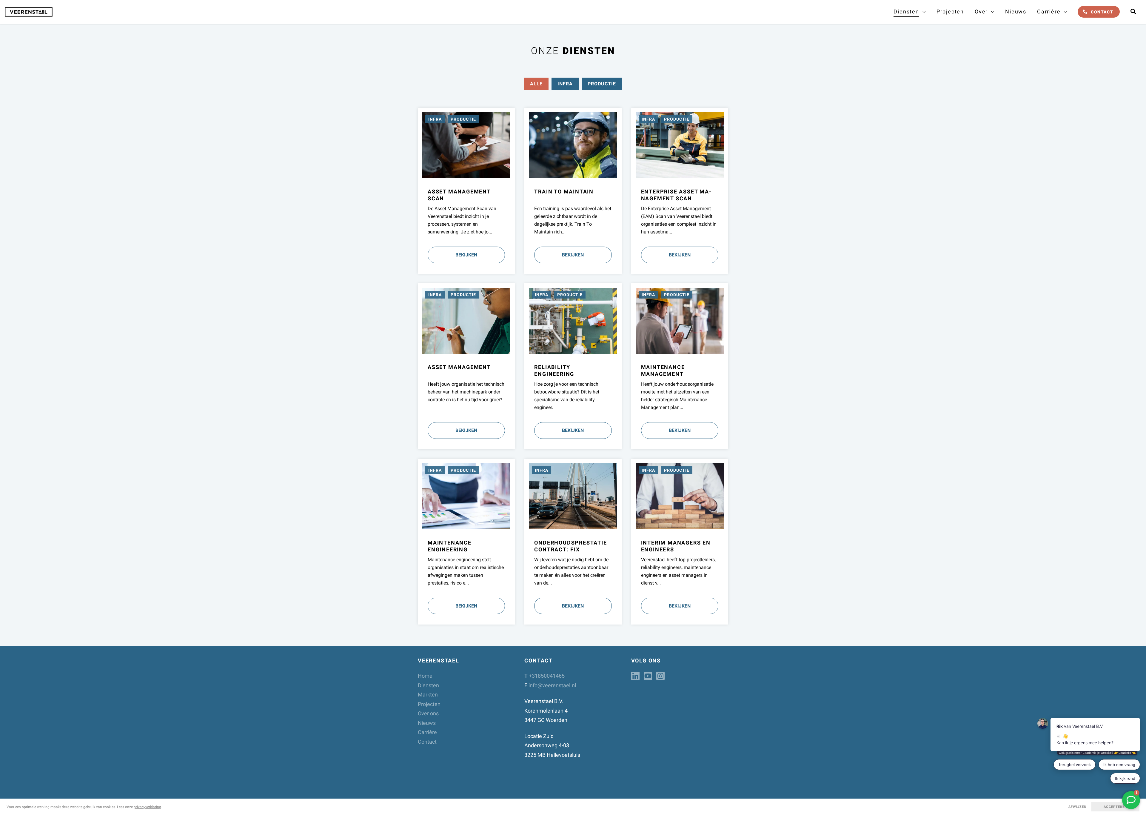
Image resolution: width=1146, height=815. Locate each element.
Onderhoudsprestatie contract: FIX (921, 127)
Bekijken (466, 255)
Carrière (427, 732)
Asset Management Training (918, 187)
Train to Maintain (916, 168)
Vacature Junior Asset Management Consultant (1069, 35)
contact (1102, 12)
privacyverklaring (147, 807)
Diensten (428, 685)
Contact (427, 742)
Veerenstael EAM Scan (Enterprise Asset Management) (922, 23)
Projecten (950, 11)
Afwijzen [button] (1077, 807)
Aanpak (985, 32)
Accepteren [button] (1115, 807)
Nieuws (1015, 11)
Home (425, 676)
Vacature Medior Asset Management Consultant (1069, 57)
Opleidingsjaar (1057, 16)
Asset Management (918, 45)
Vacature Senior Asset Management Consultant (1069, 80)
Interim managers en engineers (920, 149)
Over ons (428, 713)
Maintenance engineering (927, 92)
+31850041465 (547, 676)
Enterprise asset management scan (676, 195)
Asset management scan (924, 61)
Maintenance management (663, 370)
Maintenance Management (927, 76)
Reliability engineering (924, 108)
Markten (428, 694)
